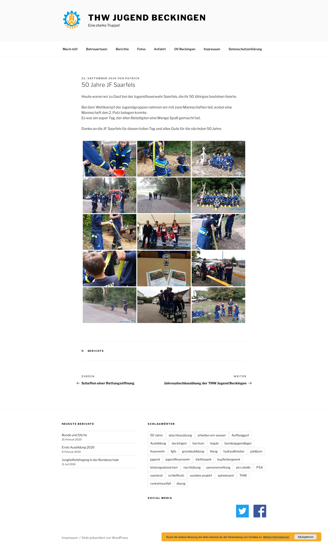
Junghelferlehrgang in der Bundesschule (90, 460)
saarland (156, 475)
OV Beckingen (184, 49)
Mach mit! (70, 49)
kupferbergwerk (228, 459)
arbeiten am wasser (212, 435)
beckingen (179, 443)
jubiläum (256, 451)
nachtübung (192, 467)
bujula (214, 443)
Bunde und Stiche (74, 435)
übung (180, 483)
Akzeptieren (305, 537)
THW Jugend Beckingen (147, 18)
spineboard (226, 475)
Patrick (132, 78)
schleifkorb (176, 475)
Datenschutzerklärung (245, 49)
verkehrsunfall (160, 483)
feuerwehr (157, 451)
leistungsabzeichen (164, 467)
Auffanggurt (240, 435)
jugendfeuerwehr (178, 459)
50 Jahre (156, 435)
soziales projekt (201, 475)
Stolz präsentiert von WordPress (105, 538)
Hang (214, 451)
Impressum (212, 49)
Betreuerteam (96, 49)
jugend (155, 459)
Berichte (122, 49)
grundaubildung (193, 451)
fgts (173, 451)
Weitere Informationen (276, 537)
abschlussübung (180, 435)
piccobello (243, 467)
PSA (259, 467)
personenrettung (218, 467)
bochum (198, 443)
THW (243, 475)
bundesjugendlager (238, 443)
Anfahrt (160, 49)
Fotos (141, 49)
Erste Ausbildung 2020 (78, 447)
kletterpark (204, 459)
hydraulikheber (234, 451)
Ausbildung (158, 443)
